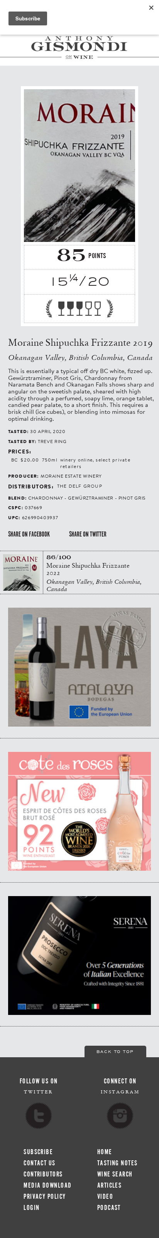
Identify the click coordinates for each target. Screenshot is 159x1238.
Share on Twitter (88, 534)
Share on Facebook (29, 534)
